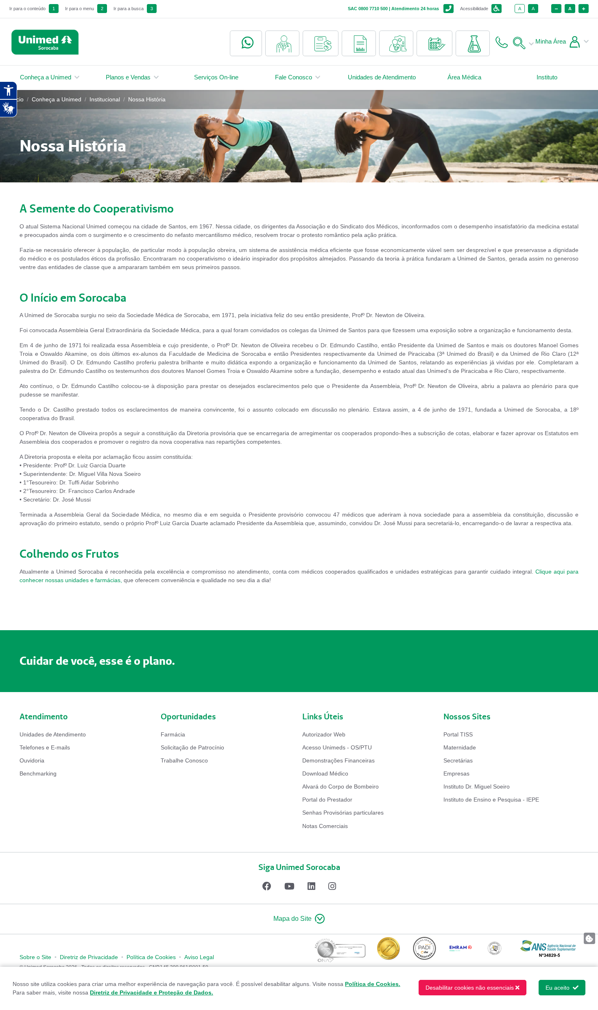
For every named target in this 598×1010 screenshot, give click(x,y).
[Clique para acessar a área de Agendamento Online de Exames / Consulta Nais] (434, 43)
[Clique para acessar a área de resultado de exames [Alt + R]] (473, 43)
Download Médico (325, 773)
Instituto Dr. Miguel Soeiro (476, 786)
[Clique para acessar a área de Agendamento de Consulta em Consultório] (396, 43)
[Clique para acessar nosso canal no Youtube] (289, 886)
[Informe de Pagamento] (320, 43)
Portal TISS (458, 734)
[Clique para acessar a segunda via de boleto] (359, 43)
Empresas (456, 773)
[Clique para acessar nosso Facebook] (266, 886)
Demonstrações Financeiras (338, 760)
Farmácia (173, 734)
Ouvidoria (32, 760)
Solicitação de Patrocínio (192, 747)
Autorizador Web (323, 734)
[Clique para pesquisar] (522, 41)
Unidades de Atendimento (382, 77)
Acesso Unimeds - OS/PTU (337, 747)
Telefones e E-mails (45, 747)
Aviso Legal (199, 957)
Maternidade (459, 747)
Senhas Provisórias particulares (343, 812)
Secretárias (458, 760)
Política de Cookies (151, 957)
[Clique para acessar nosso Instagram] (332, 886)
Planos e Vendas (128, 77)
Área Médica (464, 77)
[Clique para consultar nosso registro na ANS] (547, 951)
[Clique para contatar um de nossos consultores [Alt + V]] (246, 43)
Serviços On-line (216, 77)
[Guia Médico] (282, 43)
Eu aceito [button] (558, 987)
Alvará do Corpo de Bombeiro (340, 786)
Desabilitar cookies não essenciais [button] (470, 987)
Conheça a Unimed (45, 77)
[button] (299, 919)
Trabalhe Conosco (184, 760)
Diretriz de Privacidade (89, 957)
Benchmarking (38, 773)
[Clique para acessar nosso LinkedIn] (311, 886)
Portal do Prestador (327, 799)
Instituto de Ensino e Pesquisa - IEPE (491, 799)
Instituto (547, 77)
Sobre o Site (35, 957)
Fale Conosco (293, 77)
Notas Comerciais (325, 826)
